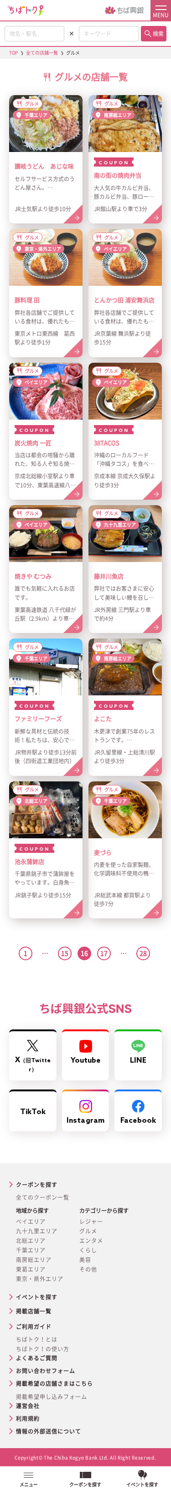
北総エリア (31, 1240)
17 (104, 953)
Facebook (138, 1120)
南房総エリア (34, 1259)
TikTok (33, 1112)
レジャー (91, 1221)
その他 (88, 1269)
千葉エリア (31, 1250)
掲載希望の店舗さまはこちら (54, 1383)
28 (143, 953)
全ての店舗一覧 (42, 53)
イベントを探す (36, 1297)
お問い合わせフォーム (45, 1370)
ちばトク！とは (36, 1339)
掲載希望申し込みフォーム (51, 1396)
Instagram (85, 1120)
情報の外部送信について (48, 1431)
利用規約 (28, 1418)
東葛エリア (31, 1269)
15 (64, 953)
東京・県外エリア (39, 1279)
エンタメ (91, 1240)
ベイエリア (31, 1221)
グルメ (88, 1231)
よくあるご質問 (36, 1358)
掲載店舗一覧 (34, 1311)
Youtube (86, 1060)
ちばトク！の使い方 (42, 1349)
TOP (13, 53)
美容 (85, 1259)
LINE (138, 1060)
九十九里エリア (36, 1231)
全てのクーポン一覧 (42, 1197)
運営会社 (28, 1406)
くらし (88, 1250)
